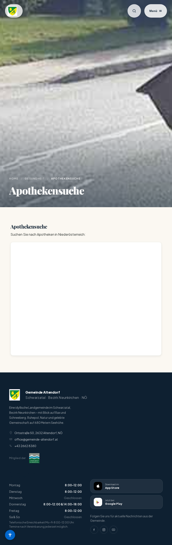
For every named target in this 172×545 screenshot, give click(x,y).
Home (13, 178)
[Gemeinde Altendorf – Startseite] (14, 11)
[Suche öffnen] (134, 11)
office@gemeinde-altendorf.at (36, 439)
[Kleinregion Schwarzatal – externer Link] (34, 458)
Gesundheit (35, 178)
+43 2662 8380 (25, 446)
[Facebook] (94, 530)
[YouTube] (113, 530)
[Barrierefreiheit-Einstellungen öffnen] (10, 535)
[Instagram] (104, 530)
